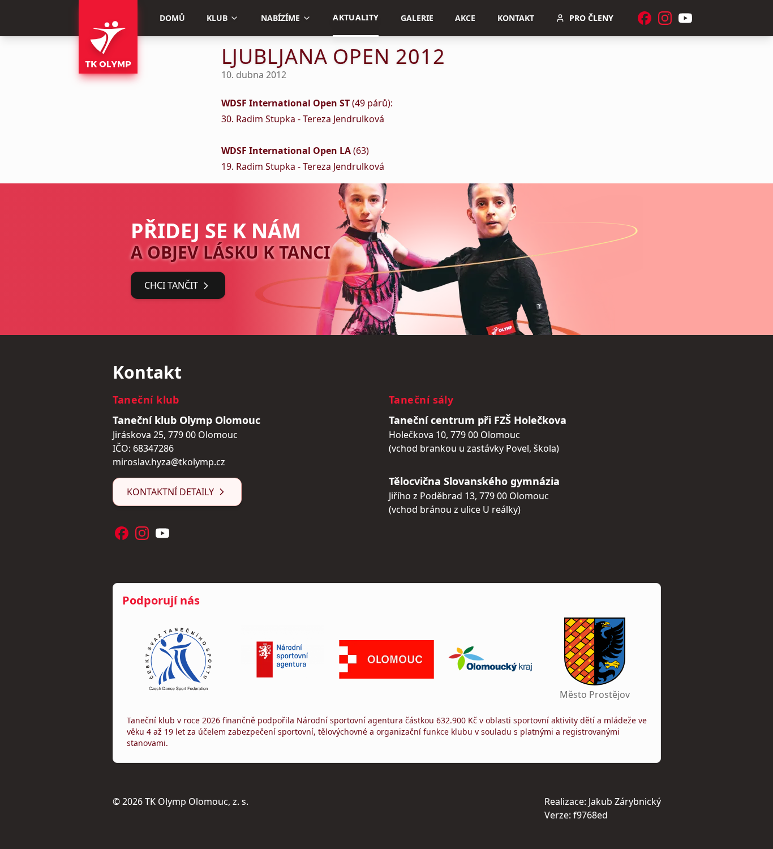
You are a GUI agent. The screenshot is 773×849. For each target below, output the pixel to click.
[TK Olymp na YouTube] (685, 18)
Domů (172, 17)
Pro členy (591, 17)
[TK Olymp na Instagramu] (665, 18)
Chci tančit (171, 285)
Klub (217, 17)
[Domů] (108, 37)
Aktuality (356, 17)
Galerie (417, 17)
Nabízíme (280, 17)
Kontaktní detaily (170, 492)
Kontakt (515, 17)
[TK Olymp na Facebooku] (644, 18)
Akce (465, 17)
